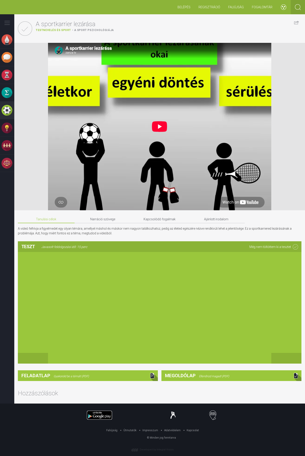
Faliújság (236, 7)
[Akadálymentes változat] (283, 7)
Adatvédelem (172, 430)
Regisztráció (209, 7)
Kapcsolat (193, 430)
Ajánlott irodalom (216, 219)
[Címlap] (16, 7)
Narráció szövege (102, 219)
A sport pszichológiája (94, 30)
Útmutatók (129, 430)
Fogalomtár (262, 7)
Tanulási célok (46, 219)
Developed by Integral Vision (157, 449)
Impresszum (150, 430)
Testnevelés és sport (53, 30)
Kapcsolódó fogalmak (159, 219)
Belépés (184, 7)
